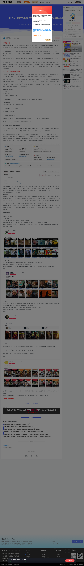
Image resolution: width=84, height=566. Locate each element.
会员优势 (48, 39)
